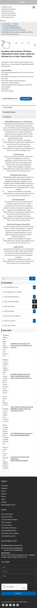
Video (3, 499)
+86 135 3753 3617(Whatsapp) (13, 550)
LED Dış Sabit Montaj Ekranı (12, 28)
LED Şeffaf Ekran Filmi (11, 287)
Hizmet (3, 496)
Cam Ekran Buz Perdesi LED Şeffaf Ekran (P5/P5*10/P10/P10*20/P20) (19, 459)
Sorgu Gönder (26, 98)
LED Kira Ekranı (9, 311)
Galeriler (4, 494)
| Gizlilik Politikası (22, 602)
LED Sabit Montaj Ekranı (11, 26)
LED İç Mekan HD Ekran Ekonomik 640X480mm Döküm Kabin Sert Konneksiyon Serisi (21, 409)
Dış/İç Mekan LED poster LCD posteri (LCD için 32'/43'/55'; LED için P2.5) (21, 345)
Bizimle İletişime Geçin (10, 98)
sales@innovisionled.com (15, 545)
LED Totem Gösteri (10, 325)
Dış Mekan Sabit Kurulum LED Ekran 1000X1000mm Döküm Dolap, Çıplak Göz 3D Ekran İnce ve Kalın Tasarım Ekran (21, 376)
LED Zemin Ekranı (9, 321)
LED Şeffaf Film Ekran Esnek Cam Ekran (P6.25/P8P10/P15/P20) (21, 434)
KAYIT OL (18, 593)
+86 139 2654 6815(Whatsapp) (13, 548)
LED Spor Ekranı (9, 306)
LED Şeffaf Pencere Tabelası (13, 292)
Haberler (4, 502)
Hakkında (4, 488)
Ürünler (15, 24)
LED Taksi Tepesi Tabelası (12, 316)
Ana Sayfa (7, 24)
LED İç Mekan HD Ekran (11, 301)
